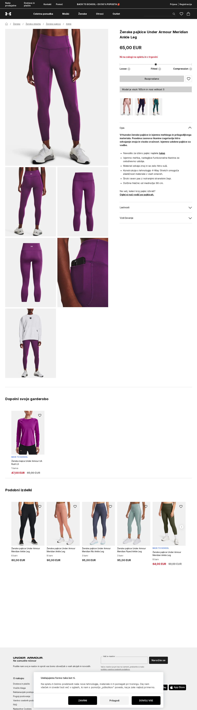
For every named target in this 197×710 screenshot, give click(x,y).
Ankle (68, 24)
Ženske (16, 24)
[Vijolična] (141, 107)
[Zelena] (156, 107)
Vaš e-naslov (109, 656)
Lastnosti (124, 207)
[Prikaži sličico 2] (82, 201)
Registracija (186, 4)
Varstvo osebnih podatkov (25, 700)
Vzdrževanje (126, 217)
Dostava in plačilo (29, 4)
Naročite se (158, 660)
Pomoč (59, 4)
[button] (188, 79)
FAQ (15, 704)
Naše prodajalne (10, 4)
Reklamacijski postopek (24, 692)
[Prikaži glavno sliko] (56, 97)
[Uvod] (6, 24)
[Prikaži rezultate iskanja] (174, 14)
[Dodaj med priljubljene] (39, 415)
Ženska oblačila (33, 24)
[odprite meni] (56, 13)
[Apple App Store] (177, 687)
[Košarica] (188, 14)
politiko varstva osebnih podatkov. (115, 669)
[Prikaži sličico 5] (30, 343)
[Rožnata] (126, 107)
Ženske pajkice (53, 24)
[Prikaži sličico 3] (30, 272)
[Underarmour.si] (8, 14)
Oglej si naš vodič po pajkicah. (137, 194)
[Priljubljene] (181, 14)
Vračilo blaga (19, 688)
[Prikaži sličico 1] (30, 201)
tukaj (162, 153)
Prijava (173, 4)
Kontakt (47, 4)
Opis (122, 127)
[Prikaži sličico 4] (82, 272)
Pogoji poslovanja (21, 696)
